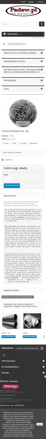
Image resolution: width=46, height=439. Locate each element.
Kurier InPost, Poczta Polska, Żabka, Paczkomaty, (16, 400)
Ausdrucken (9, 160)
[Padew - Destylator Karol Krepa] (23, 11)
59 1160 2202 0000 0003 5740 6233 (11, 391)
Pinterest (34, 143)
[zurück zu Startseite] (4, 44)
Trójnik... (26, 333)
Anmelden (40, 1)
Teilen (14, 143)
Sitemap (40, 38)
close (40, 424)
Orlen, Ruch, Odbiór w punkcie (9, 401)
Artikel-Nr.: (5, 136)
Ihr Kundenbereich (10, 366)
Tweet (6, 143)
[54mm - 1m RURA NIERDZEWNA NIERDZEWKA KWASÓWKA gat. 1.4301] (11, 321)
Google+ (24, 143)
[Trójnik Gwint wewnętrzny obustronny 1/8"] (32, 321)
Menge (6, 174)
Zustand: (4, 139)
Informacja (10, 80)
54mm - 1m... (6, 333)
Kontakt (23, 1)
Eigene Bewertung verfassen (12, 152)
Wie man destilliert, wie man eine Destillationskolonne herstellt (22, 70)
